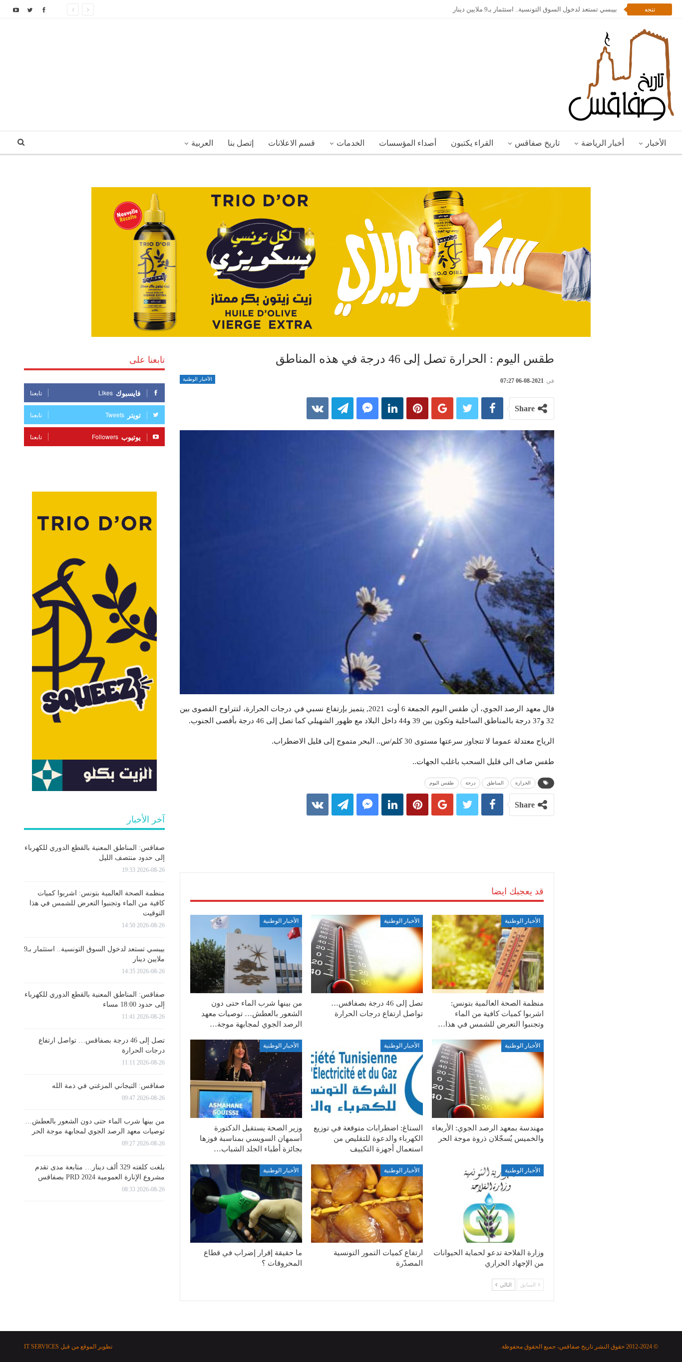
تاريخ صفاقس (537, 143)
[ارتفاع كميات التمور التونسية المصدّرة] (367, 1203)
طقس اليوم (441, 783)
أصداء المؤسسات (407, 143)
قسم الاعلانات (291, 143)
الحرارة (523, 783)
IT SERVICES (41, 1346)
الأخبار (656, 143)
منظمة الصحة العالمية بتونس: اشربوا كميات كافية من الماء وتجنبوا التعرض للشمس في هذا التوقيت (97, 903)
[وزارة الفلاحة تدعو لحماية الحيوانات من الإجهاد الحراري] (488, 1203)
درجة (470, 783)
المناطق (495, 783)
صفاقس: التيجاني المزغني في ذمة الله (108, 1086)
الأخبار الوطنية (197, 379)
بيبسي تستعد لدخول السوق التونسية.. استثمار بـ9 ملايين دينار (535, 9)
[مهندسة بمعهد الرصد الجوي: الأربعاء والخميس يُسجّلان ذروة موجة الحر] (488, 1079)
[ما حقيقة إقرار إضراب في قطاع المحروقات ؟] (246, 1203)
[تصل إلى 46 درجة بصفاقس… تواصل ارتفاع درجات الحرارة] (367, 954)
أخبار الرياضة (602, 143)
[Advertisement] (367, 834)
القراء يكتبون (472, 143)
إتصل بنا (241, 143)
